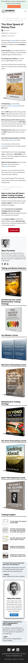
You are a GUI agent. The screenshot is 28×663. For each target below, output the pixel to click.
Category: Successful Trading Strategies (13, 18)
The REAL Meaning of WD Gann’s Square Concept (17, 538)
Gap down (12, 140)
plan (6, 166)
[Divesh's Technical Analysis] (8, 11)
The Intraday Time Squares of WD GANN (18, 521)
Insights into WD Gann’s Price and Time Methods (17, 546)
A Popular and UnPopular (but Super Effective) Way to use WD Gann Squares (17, 530)
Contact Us (21, 659)
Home (3, 18)
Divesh (7, 30)
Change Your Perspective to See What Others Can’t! (18, 555)
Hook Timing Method (9, 187)
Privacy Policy (7, 659)
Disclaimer (14, 659)
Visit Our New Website (14, 6)
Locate (4, 146)
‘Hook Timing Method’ (13, 106)
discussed (13, 40)
